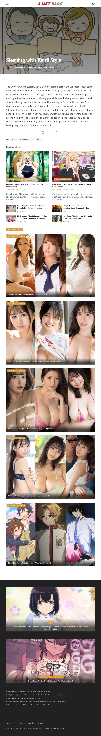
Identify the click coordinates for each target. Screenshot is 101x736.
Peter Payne (18, 67)
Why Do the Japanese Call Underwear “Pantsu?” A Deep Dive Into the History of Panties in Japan (39, 695)
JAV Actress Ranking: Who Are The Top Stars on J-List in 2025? (31, 294)
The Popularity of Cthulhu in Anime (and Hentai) (24, 698)
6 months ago (68, 190)
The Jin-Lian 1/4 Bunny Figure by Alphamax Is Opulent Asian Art (29, 691)
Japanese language (26, 139)
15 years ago (31, 67)
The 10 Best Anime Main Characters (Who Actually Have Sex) (30, 563)
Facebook (9, 723)
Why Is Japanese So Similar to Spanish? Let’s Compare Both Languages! (75, 208)
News (50, 623)
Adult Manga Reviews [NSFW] (50, 677)
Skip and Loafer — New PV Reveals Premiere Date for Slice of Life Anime (32, 705)
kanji (39, 139)
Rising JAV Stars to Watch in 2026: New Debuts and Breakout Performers (34, 361)
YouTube (40, 723)
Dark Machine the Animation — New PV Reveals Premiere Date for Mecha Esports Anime (37, 701)
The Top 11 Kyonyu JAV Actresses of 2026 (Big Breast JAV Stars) (31, 429)
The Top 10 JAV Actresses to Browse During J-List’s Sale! (29, 496)
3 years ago (68, 221)
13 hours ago (22, 190)
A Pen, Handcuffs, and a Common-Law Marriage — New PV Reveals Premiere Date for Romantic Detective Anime (50, 627)
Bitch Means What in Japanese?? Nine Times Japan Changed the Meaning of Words (32, 218)
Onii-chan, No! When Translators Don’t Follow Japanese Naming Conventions (30, 208)
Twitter (20, 723)
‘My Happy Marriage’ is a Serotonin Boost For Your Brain (77, 217)
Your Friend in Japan (46, 67)
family (14, 139)
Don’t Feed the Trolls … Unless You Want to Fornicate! (50, 681)
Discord (30, 723)
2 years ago (22, 211)
